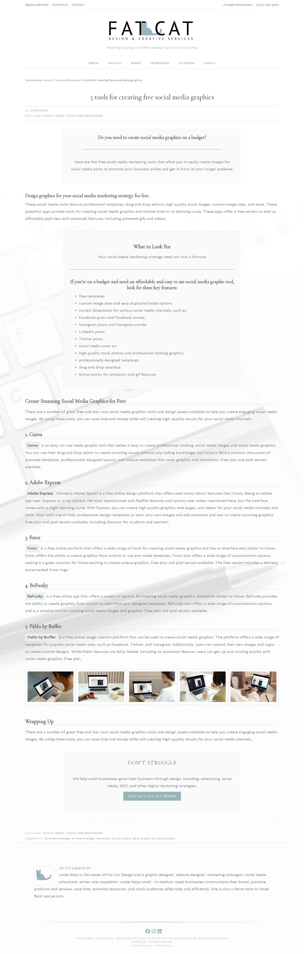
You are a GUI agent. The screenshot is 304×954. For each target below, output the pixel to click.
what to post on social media (153, 838)
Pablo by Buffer (41, 637)
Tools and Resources (84, 115)
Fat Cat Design (152, 30)
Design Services (37, 5)
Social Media (53, 115)
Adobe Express (40, 493)
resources (103, 838)
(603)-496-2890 (267, 5)
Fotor (32, 548)
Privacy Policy (164, 945)
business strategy (57, 838)
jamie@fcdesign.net (237, 5)
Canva (32, 445)
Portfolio (60, 5)
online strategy (83, 838)
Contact (78, 5)
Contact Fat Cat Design (152, 796)
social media (121, 838)
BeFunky (35, 596)
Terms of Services (142, 945)
